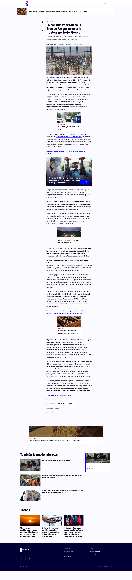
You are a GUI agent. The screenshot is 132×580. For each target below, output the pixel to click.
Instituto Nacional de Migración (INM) (69, 137)
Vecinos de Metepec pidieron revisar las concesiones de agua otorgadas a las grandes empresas (64, 180)
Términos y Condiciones (96, 554)
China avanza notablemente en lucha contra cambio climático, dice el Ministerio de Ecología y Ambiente (29, 532)
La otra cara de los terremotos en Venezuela (56, 460)
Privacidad (100, 566)
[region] (69, 171)
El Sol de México (52, 44)
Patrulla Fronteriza (55, 78)
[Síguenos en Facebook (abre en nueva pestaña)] (21, 558)
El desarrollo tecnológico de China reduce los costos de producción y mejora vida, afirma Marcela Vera (51, 532)
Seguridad (49, 21)
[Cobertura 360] (32, 3)
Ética (111, 566)
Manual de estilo (68, 559)
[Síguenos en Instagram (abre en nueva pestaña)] (29, 558)
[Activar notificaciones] (110, 3)
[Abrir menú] (22, 3)
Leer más (85, 182)
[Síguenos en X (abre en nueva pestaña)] (25, 558)
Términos (106, 566)
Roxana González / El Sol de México (58, 395)
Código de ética (68, 556)
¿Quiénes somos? (68, 551)
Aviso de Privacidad (95, 551)
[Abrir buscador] (105, 3)
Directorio (66, 554)
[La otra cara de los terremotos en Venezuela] (30, 465)
